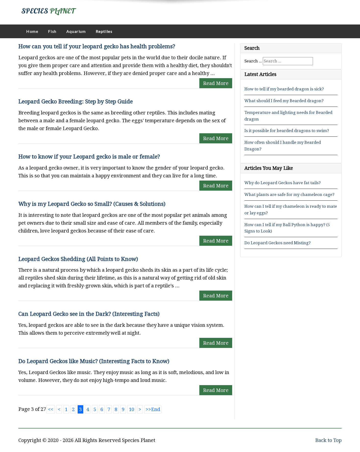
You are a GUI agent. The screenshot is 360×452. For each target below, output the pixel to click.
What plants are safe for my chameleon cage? (289, 194)
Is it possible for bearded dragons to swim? (286, 130)
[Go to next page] (140, 409)
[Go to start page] (51, 409)
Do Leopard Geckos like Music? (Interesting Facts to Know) (93, 361)
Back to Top (328, 440)
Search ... (253, 61)
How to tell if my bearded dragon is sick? (284, 88)
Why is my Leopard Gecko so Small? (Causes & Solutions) (91, 204)
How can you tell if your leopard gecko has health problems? (96, 46)
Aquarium (76, 31)
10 (131, 409)
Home (32, 31)
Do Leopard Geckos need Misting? (277, 242)
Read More (215, 83)
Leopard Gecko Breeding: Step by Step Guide (75, 101)
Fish (52, 31)
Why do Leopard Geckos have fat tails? (282, 182)
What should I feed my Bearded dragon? (284, 100)
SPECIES (48, 10)
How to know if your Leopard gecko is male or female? (89, 156)
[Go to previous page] (59, 409)
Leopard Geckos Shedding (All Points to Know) (78, 259)
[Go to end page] (153, 409)
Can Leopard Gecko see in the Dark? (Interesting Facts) (88, 314)
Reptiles (104, 31)
